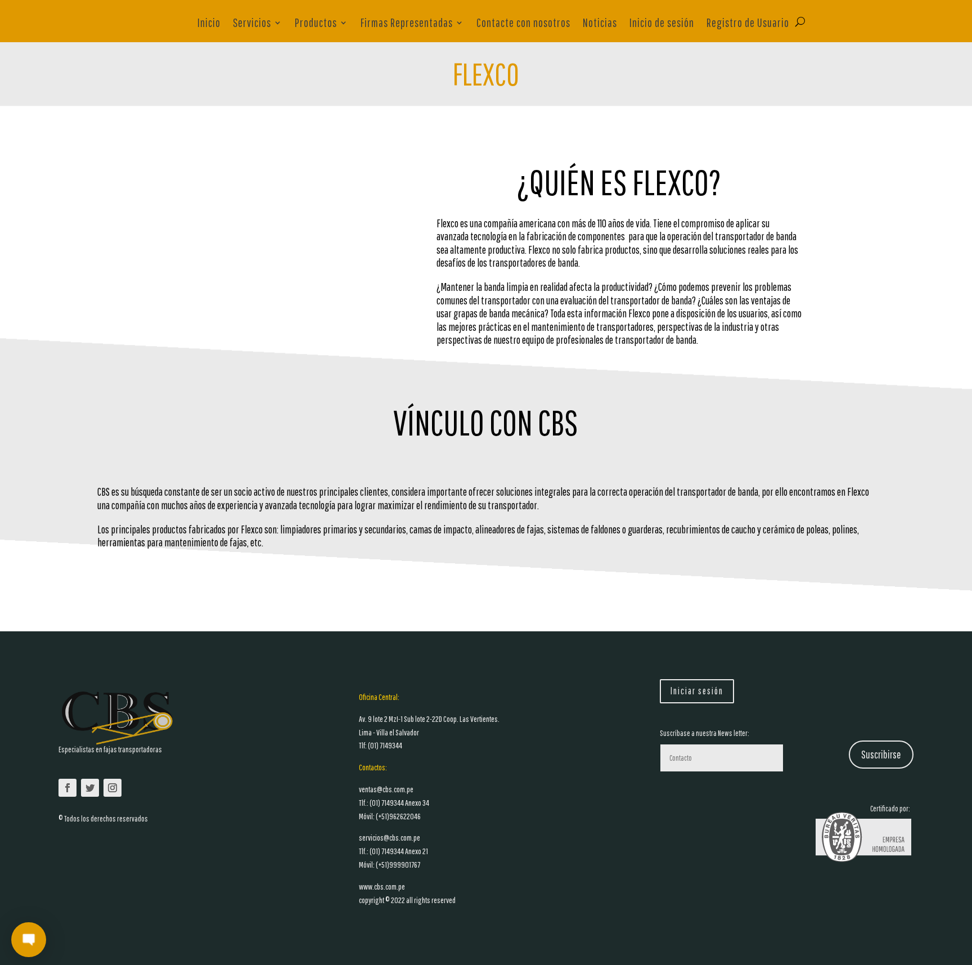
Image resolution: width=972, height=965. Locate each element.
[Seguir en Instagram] (113, 788)
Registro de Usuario (747, 24)
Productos (316, 24)
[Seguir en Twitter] (90, 788)
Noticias (600, 24)
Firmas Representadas (407, 24)
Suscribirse (881, 754)
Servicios (252, 24)
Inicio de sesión (661, 24)
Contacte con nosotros (523, 24)
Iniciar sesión (696, 690)
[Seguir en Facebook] (67, 788)
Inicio (208, 24)
